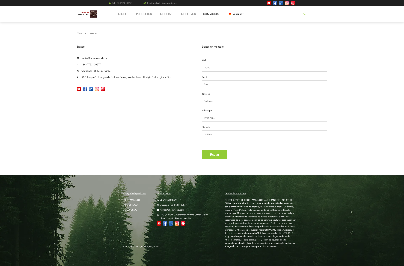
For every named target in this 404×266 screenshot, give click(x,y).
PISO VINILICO (130, 204)
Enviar (214, 154)
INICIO (122, 14)
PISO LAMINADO (131, 200)
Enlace (93, 33)
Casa (80, 33)
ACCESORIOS (130, 209)
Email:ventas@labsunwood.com (162, 3)
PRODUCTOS (144, 14)
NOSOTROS (188, 14)
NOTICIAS (166, 14)
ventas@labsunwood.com (95, 58)
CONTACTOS (211, 14)
